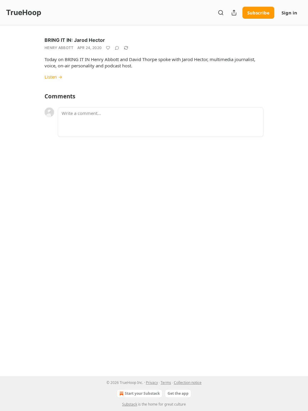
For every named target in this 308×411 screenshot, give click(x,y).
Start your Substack (142, 393)
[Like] (108, 47)
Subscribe (258, 13)
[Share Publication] (234, 13)
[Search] (221, 13)
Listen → (53, 77)
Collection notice (188, 382)
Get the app (178, 393)
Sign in (289, 13)
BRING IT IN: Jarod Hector (75, 40)
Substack (129, 404)
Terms (166, 382)
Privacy (152, 382)
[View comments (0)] (117, 47)
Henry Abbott (59, 47)
